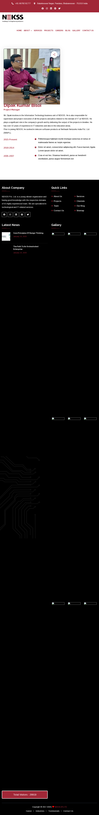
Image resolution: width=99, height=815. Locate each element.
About (27, 30)
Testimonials (53, 811)
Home (19, 30)
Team (56, 206)
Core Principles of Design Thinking (28, 233)
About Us (58, 196)
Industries (40, 811)
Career (29, 811)
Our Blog (81, 206)
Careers (59, 30)
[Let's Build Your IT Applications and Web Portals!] (12, 18)
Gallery (76, 30)
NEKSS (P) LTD (60, 807)
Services (38, 30)
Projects (48, 30)
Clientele (81, 201)
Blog (67, 30)
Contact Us (88, 30)
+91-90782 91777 (23, 3)
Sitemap (80, 211)
